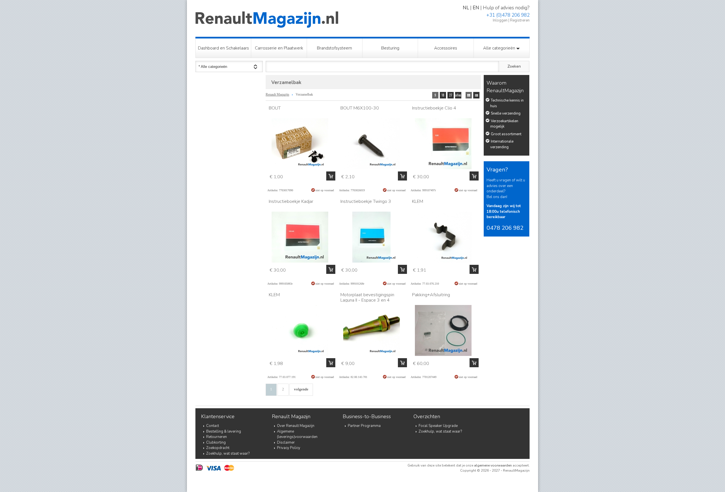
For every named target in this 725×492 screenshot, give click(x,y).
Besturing (390, 48)
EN (476, 8)
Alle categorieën (499, 48)
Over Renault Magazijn (295, 425)
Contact (212, 425)
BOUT (275, 108)
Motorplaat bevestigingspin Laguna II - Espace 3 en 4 (367, 297)
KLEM (417, 201)
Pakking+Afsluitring (431, 295)
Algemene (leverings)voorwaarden (297, 434)
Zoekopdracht (217, 447)
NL (466, 8)
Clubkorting (216, 442)
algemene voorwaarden (493, 465)
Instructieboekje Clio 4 (434, 108)
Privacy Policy (288, 447)
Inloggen (500, 20)
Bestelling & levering (223, 431)
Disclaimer (286, 442)
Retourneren (216, 436)
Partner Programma (364, 425)
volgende (301, 389)
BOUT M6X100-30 (359, 108)
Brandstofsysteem (334, 48)
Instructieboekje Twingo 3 (365, 201)
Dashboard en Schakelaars (223, 48)
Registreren (520, 20)
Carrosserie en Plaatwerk (279, 48)
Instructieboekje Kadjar (291, 201)
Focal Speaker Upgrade (438, 425)
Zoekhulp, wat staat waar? (228, 453)
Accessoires (445, 48)
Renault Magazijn (277, 94)
